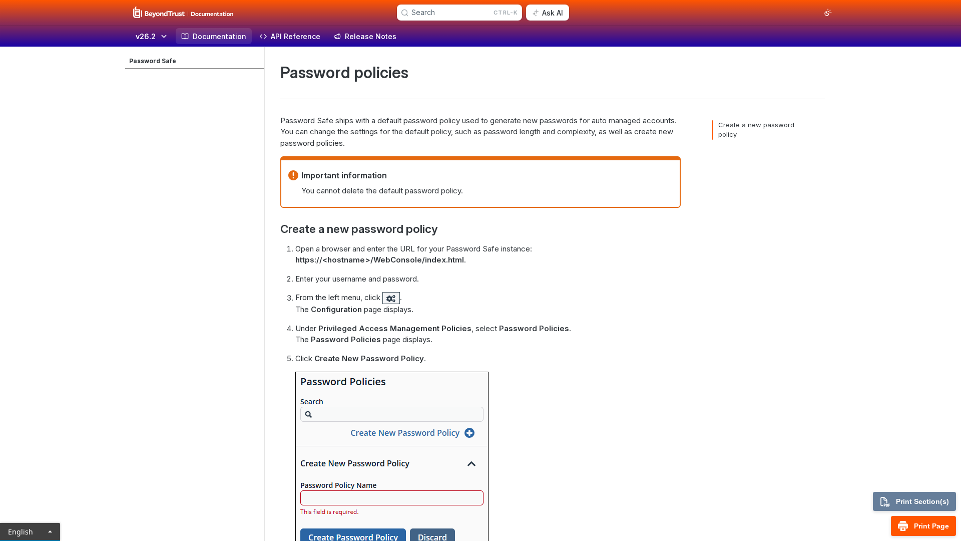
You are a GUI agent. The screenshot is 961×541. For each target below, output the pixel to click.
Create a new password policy (756, 130)
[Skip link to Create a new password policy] (273, 228)
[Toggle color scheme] (828, 13)
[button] (391, 298)
